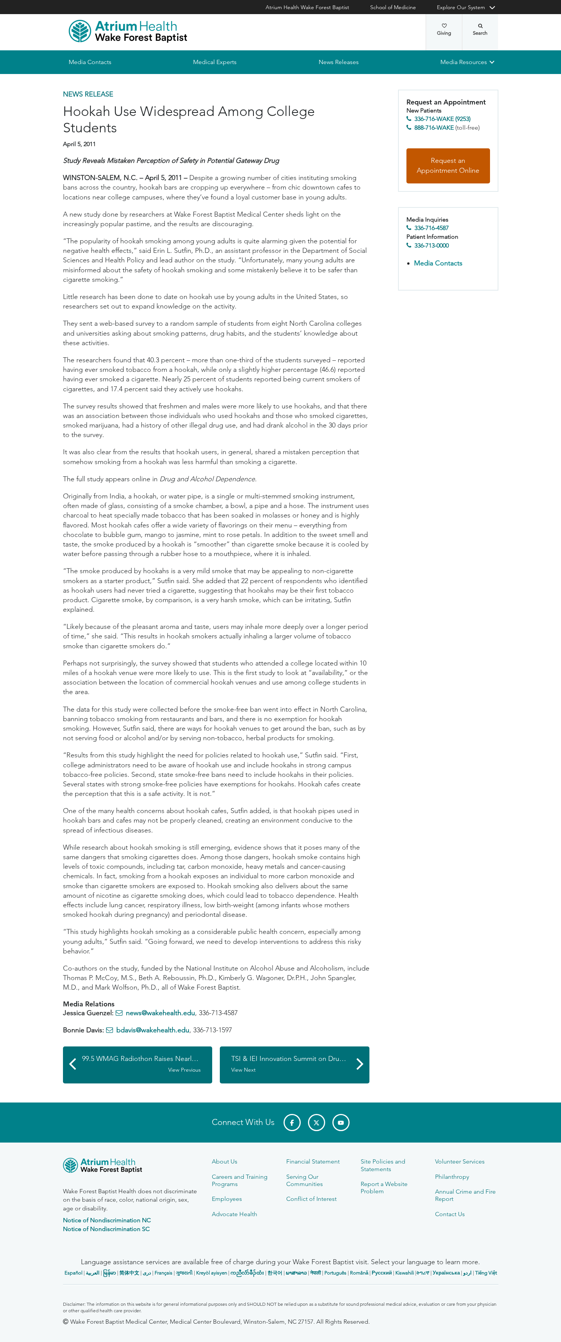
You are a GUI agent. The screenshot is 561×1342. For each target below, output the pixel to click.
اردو (467, 1273)
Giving (444, 33)
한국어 (275, 1273)
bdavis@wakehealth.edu (152, 1030)
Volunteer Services (460, 1161)
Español (73, 1273)
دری (147, 1273)
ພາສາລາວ (296, 1273)
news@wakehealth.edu (160, 1013)
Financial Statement (313, 1161)
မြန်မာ (109, 1273)
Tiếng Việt (486, 1273)
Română (359, 1273)
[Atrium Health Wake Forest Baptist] (128, 31)
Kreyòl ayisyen (211, 1273)
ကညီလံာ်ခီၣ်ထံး (247, 1273)
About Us (224, 1161)
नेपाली (315, 1273)
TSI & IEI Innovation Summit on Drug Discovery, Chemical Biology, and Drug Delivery (300, 1064)
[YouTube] (341, 1122)
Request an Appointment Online (448, 166)
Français (163, 1273)
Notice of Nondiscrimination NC (107, 1220)
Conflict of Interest (311, 1198)
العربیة (93, 1273)
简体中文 (129, 1273)
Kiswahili (404, 1273)
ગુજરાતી (184, 1273)
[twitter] (316, 1122)
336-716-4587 (431, 228)
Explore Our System (461, 7)
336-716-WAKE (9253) (442, 119)
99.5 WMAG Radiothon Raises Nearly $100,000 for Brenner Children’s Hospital (147, 1064)
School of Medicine (393, 7)
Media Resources (463, 62)
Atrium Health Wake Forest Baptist (307, 7)
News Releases (338, 62)
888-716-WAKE (434, 127)
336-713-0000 (431, 245)
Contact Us (450, 1214)
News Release (88, 94)
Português (335, 1273)
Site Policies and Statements (383, 1165)
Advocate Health (234, 1214)
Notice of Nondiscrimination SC (106, 1229)
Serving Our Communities (304, 1180)
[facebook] (292, 1122)
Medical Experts (215, 62)
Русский (382, 1273)
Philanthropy (452, 1176)
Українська (446, 1273)
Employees (227, 1198)
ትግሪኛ (422, 1273)
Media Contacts (90, 62)
